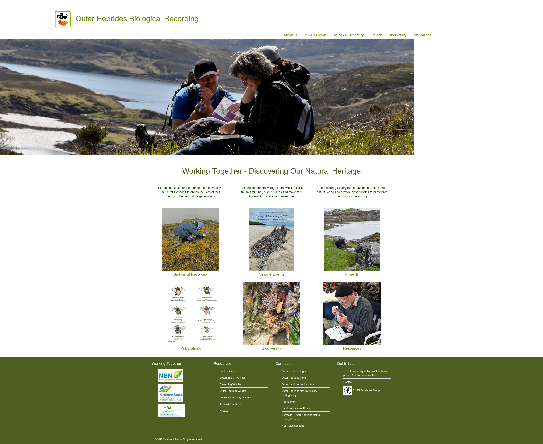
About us (290, 34)
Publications (422, 34)
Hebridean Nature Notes (296, 408)
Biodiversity (397, 34)
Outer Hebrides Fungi (294, 377)
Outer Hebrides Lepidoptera (298, 384)
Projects (376, 34)
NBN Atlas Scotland (293, 425)
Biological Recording (348, 34)
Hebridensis (289, 401)
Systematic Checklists (232, 377)
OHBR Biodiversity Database (236, 397)
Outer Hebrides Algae (294, 371)
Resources (352, 348)
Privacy (224, 410)
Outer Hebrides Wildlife (233, 390)
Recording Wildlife (230, 384)
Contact (347, 382)
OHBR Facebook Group (366, 390)
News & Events (314, 34)
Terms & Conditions (231, 404)
